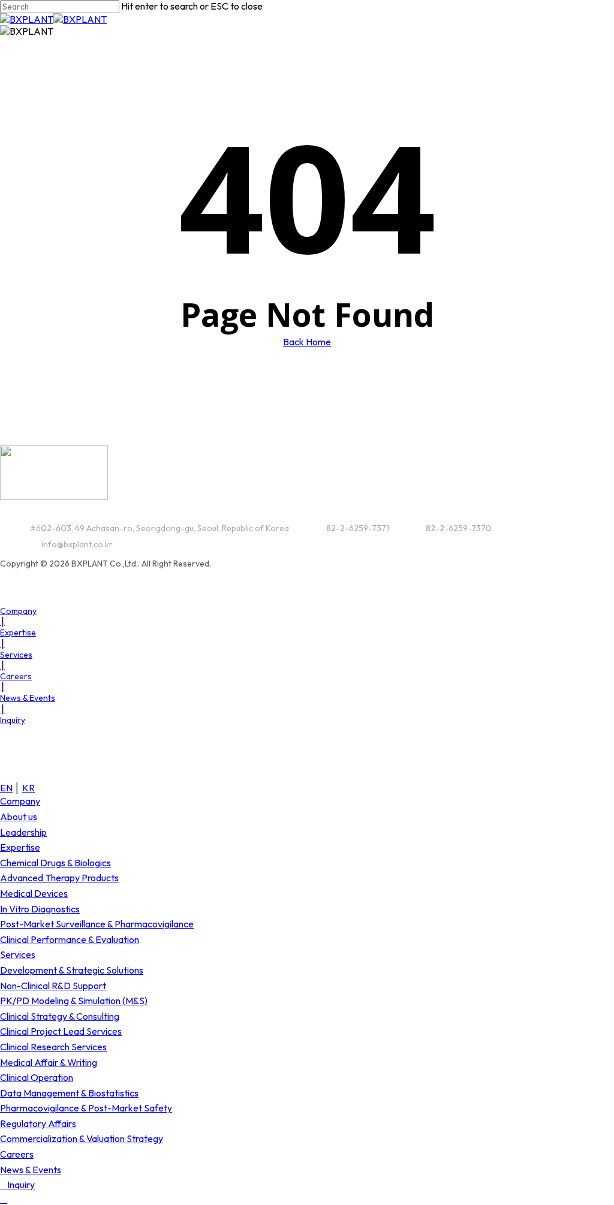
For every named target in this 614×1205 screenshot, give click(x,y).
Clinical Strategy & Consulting (59, 1016)
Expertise (20, 847)
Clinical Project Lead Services (61, 1031)
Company (20, 801)
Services (17, 954)
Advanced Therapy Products (59, 878)
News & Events (30, 1170)
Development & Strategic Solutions (71, 970)
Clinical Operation (36, 1077)
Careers (17, 1154)
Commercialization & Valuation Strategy (81, 1138)
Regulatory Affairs (38, 1123)
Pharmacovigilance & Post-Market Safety (86, 1108)
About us (18, 817)
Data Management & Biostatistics (69, 1093)
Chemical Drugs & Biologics (55, 863)
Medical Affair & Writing (48, 1062)
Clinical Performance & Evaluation (69, 939)
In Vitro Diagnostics (40, 909)
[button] (21, 610)
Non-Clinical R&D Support (53, 986)
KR (28, 788)
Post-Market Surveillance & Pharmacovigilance (97, 924)
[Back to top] (3, 1199)
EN (6, 788)
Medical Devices (34, 893)
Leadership (23, 832)
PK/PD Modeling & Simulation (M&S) (74, 1001)
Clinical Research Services (53, 1047)
